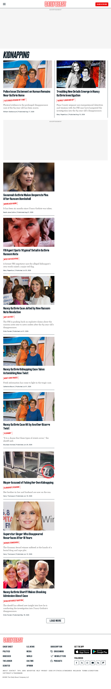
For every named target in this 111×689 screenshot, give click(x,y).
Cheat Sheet (8, 647)
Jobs (24, 670)
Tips (19, 670)
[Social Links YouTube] (93, 663)
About (5, 670)
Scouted (6, 666)
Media (29, 651)
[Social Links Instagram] (87, 663)
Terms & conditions (90, 670)
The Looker (7, 661)
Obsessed (7, 656)
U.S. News (30, 647)
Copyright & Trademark (12, 673)
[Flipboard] (103, 663)
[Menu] (6, 4)
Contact (12, 670)
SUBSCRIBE (102, 4)
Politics (6, 651)
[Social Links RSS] (98, 663)
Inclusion (77, 670)
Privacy (44, 670)
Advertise (31, 670)
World (29, 656)
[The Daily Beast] (55, 4)
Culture (30, 661)
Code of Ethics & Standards (60, 670)
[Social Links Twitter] (82, 663)
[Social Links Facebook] (76, 663)
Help (38, 670)
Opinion (30, 666)
